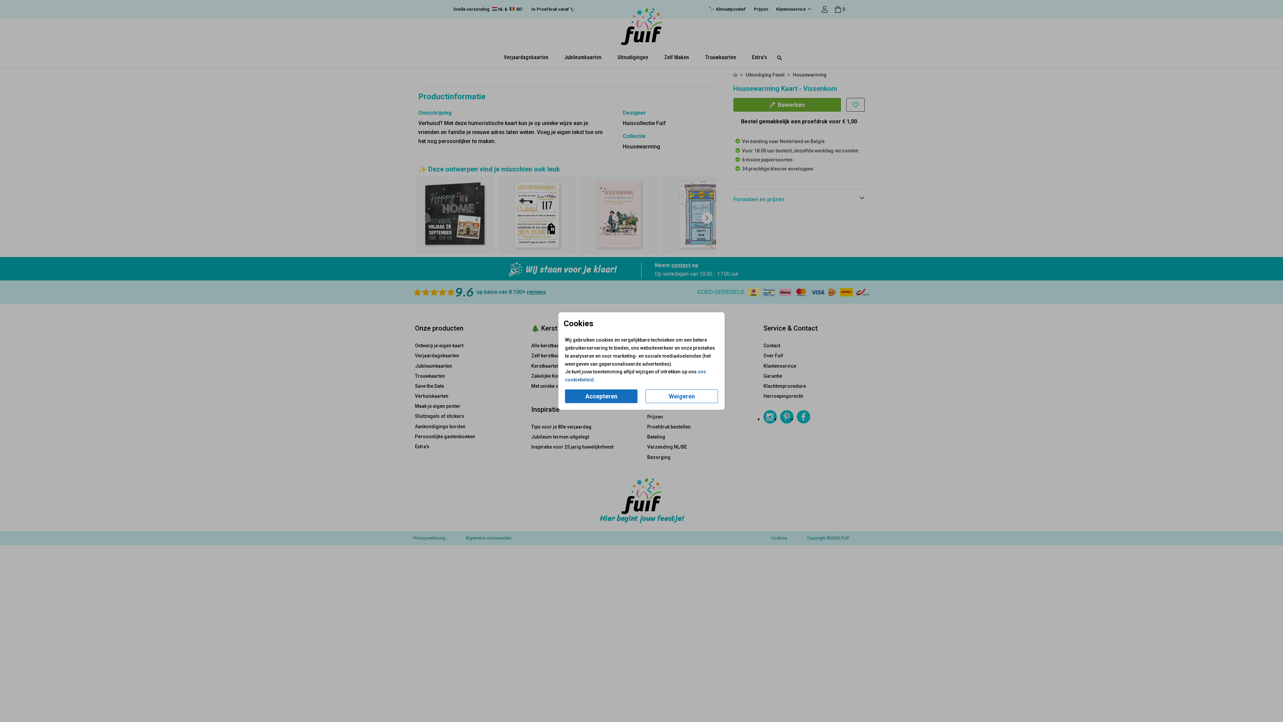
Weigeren (682, 396)
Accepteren (601, 396)
